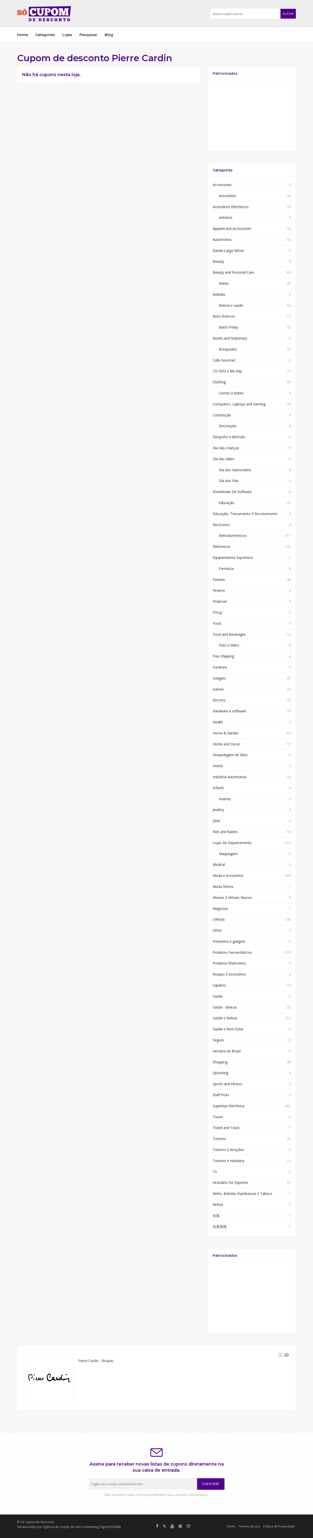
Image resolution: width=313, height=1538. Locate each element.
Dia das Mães (224, 459)
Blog (109, 35)
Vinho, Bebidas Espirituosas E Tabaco (242, 1193)
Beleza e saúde (231, 305)
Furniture (220, 667)
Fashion (219, 579)
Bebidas (219, 294)
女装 (216, 1215)
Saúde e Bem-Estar (228, 1029)
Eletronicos (221, 546)
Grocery (219, 700)
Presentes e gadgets (229, 941)
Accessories (222, 184)
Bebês (224, 283)
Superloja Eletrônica (228, 1106)
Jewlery (218, 809)
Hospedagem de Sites (230, 754)
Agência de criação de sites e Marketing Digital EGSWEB (82, 1527)
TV (215, 1171)
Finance (219, 590)
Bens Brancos (224, 316)
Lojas (67, 35)
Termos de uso (249, 1526)
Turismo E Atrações (228, 1149)
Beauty (218, 261)
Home (22, 35)
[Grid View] (280, 1355)
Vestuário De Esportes (230, 1182)
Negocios (220, 908)
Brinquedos (228, 349)
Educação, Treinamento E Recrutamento (245, 513)
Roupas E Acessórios (229, 974)
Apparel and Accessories (232, 228)
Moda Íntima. (223, 886)
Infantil (218, 788)
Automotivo (222, 239)
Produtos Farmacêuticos (232, 952)
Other (217, 930)
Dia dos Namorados (235, 470)
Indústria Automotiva (229, 777)
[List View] (287, 1355)
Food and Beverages (229, 634)
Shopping (220, 1062)
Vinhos (218, 1204)
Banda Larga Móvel (228, 250)
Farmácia (226, 568)
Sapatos (219, 985)
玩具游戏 (219, 1226)
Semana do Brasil (227, 1051)
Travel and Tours (226, 1127)
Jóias (216, 820)
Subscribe (211, 1484)
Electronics (221, 524)
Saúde (218, 996)
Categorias (45, 35)
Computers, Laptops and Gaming (239, 404)
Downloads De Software (232, 491)
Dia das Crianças (226, 448)
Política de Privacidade (279, 1526)
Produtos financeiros (229, 963)
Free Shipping (223, 656)
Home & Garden (226, 733)
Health (218, 722)
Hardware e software (229, 711)
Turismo (219, 1138)
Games (218, 689)
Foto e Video (229, 645)
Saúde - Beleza (224, 1007)
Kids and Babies (225, 831)
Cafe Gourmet (224, 360)
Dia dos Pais (229, 480)
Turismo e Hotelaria (228, 1160)
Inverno (225, 799)
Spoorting (220, 1072)
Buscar (288, 13)
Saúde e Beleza (225, 1018)
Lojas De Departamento (232, 842)
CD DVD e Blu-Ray (227, 371)
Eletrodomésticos (233, 535)
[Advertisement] (252, 115)
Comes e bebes (231, 393)
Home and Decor (226, 744)
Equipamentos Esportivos (233, 557)
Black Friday (228, 327)
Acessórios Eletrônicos (231, 206)
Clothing (219, 382)
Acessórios (227, 195)
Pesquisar (88, 35)
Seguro (218, 1040)
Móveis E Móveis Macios (232, 897)
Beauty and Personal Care (233, 272)
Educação (226, 502)
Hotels (218, 765)
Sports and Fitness (227, 1083)
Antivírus (225, 217)
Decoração (227, 425)
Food (217, 623)
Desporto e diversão (229, 436)
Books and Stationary (230, 338)
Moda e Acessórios (228, 875)
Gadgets (219, 678)
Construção (222, 415)
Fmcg (217, 612)
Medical (219, 864)
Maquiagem (228, 853)
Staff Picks (221, 1094)
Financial (219, 601)
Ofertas (219, 919)
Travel (218, 1117)
